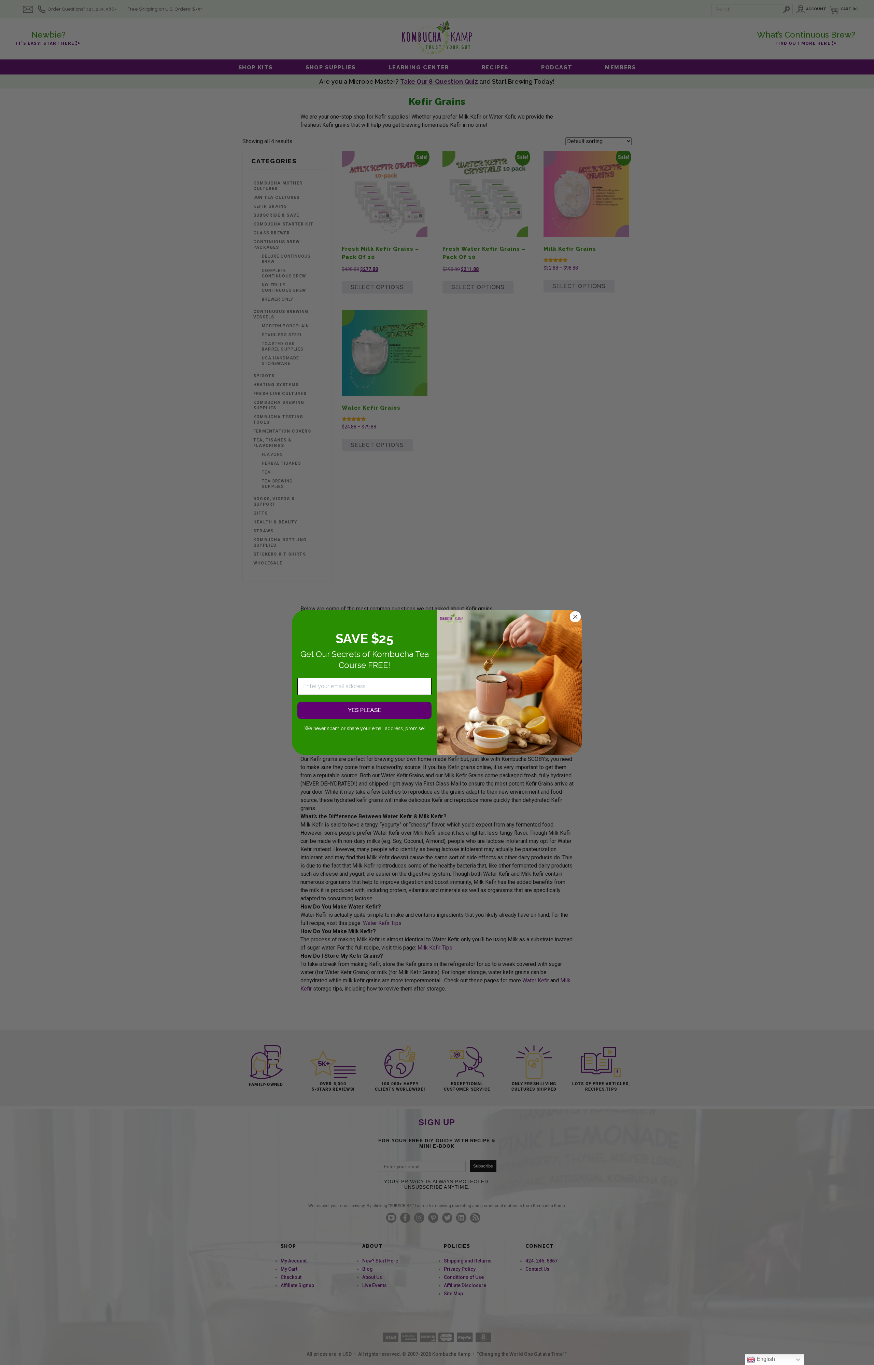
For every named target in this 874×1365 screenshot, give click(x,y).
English (765, 1359)
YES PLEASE (364, 710)
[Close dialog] (575, 617)
